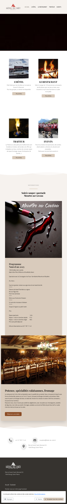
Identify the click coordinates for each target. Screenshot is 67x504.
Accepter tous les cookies (55, 499)
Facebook (13, 484)
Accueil (7, 484)
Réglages (9, 499)
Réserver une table (13, 414)
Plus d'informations (39, 494)
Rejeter (40, 499)
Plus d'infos (19, 93)
